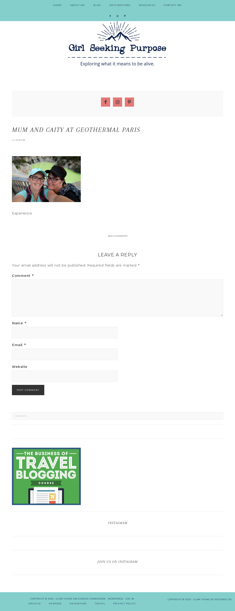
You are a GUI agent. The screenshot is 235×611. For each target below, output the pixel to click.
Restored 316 (223, 599)
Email (19, 345)
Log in (129, 598)
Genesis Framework (92, 598)
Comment (23, 275)
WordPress (115, 598)
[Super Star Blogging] (46, 503)
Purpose (55, 603)
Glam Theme (64, 598)
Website (20, 366)
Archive (34, 603)
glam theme (201, 599)
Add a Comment (118, 236)
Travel (100, 603)
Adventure (78, 603)
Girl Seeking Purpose (117, 44)
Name (19, 323)
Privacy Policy (124, 603)
